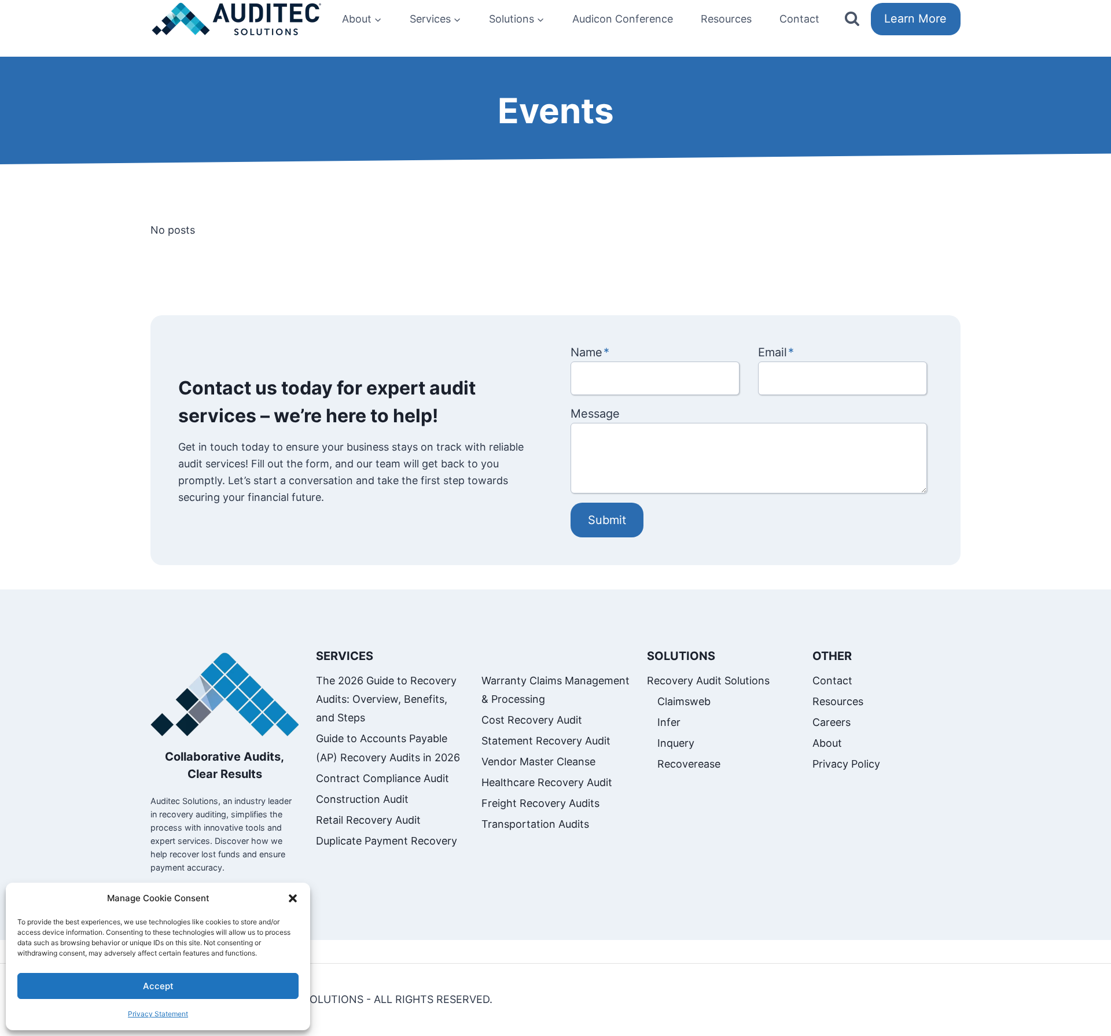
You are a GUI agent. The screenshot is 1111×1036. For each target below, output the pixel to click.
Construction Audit (362, 799)
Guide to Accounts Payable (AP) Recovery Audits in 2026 (388, 747)
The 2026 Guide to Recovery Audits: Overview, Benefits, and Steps (386, 699)
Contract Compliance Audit (382, 778)
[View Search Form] (852, 19)
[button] (293, 898)
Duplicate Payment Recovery (386, 841)
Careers (831, 722)
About (827, 743)
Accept (158, 985)
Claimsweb (684, 701)
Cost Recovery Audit (531, 720)
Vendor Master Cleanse (538, 761)
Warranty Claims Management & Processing (555, 689)
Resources (726, 19)
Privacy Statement (158, 1013)
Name (590, 352)
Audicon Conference (622, 19)
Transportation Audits (535, 824)
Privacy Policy (846, 764)
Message (595, 414)
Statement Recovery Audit (545, 741)
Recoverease (688, 764)
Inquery (675, 743)
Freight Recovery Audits (540, 803)
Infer (668, 722)
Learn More (915, 18)
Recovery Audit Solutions (708, 680)
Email (776, 352)
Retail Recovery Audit (368, 820)
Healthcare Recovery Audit (546, 782)
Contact (799, 19)
